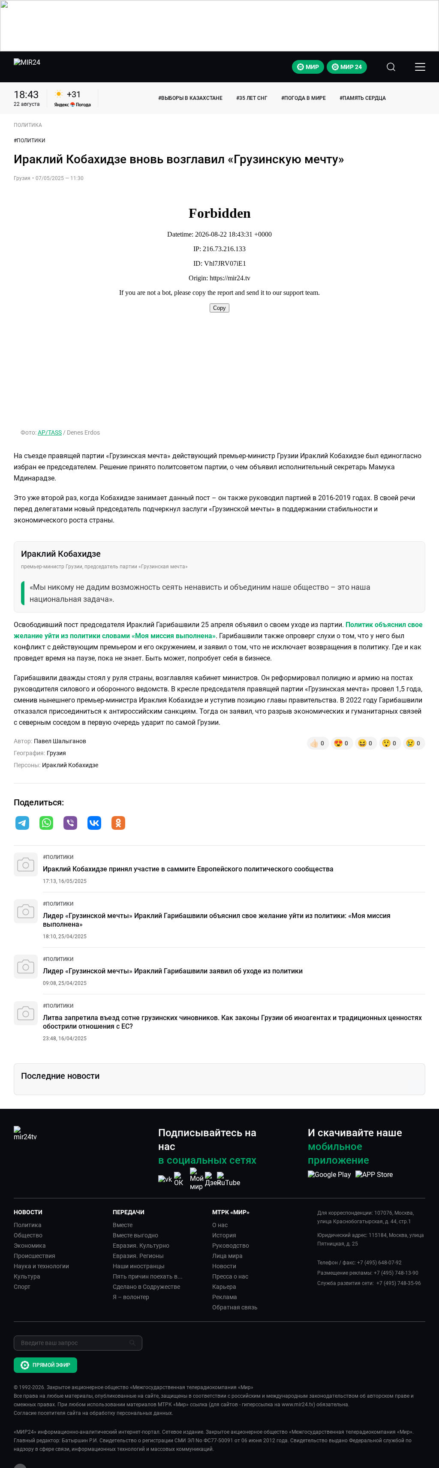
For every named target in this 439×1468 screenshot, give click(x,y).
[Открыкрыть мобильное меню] (420, 67)
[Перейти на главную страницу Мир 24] (27, 66)
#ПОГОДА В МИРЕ (303, 98)
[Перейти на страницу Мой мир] (197, 1179)
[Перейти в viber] (70, 823)
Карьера (224, 1287)
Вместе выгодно (135, 1235)
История (224, 1235)
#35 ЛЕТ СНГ (252, 98)
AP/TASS (50, 432)
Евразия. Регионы (138, 1256)
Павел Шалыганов (60, 741)
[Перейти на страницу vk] (165, 1179)
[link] (58, 857)
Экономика (30, 1246)
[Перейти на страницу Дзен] (213, 1179)
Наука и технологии (41, 1266)
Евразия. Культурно (141, 1246)
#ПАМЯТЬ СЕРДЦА (363, 98)
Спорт (22, 1287)
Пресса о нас (230, 1276)
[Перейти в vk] (94, 823)
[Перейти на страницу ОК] (181, 1179)
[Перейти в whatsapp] (46, 823)
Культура (27, 1276)
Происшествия (34, 1256)
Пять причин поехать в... (148, 1276)
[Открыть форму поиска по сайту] (391, 66)
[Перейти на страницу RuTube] (228, 1179)
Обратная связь (235, 1307)
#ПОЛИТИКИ (29, 141)
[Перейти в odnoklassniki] (118, 823)
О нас (220, 1225)
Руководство (230, 1246)
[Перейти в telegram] (22, 823)
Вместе (122, 1225)
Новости (224, 1266)
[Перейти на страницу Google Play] (329, 1179)
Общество (28, 1235)
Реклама (224, 1297)
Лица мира (227, 1256)
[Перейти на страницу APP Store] (374, 1179)
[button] (22, 823)
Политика (28, 1225)
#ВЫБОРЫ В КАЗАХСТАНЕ (190, 98)
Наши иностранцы (139, 1266)
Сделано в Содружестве (146, 1287)
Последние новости (60, 1076)
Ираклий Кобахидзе (70, 765)
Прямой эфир (51, 1365)
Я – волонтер (131, 1297)
